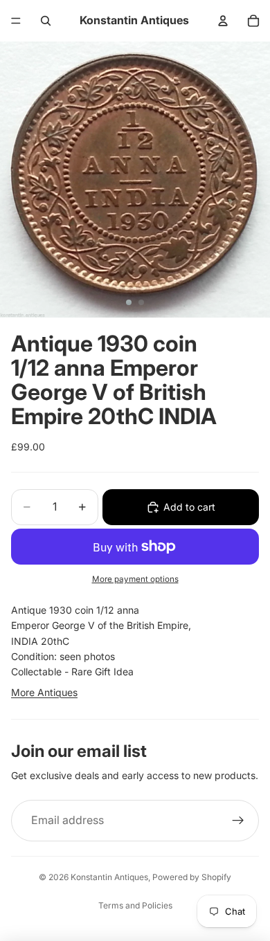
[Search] (45, 21)
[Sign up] (238, 820)
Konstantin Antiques (109, 877)
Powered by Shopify (191, 877)
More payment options (135, 579)
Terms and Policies (135, 905)
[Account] (223, 21)
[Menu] (16, 21)
